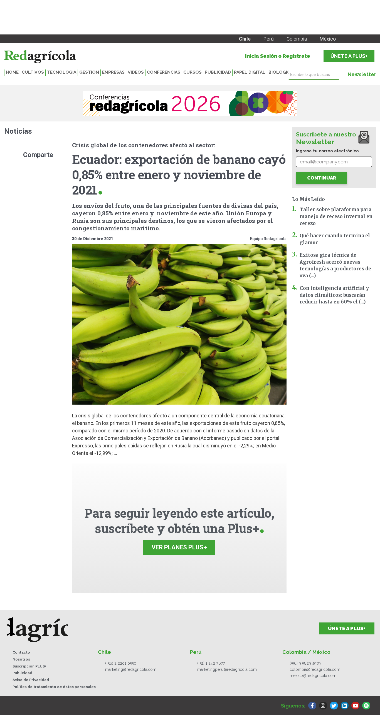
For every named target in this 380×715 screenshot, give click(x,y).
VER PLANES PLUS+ (179, 547)
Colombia (297, 39)
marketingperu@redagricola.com (227, 669)
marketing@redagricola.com (130, 669)
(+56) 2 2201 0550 (120, 663)
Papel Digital (249, 72)
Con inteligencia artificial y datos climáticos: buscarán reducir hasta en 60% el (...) (334, 295)
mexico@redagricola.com (313, 675)
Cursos (192, 72)
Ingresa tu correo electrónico (327, 150)
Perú (268, 39)
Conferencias (163, 72)
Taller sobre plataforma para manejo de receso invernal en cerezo (336, 216)
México (328, 39)
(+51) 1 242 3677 (211, 663)
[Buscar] (340, 74)
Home (12, 72)
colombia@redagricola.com (315, 669)
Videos (136, 72)
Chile (245, 39)
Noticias (18, 131)
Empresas (113, 72)
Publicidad (218, 72)
